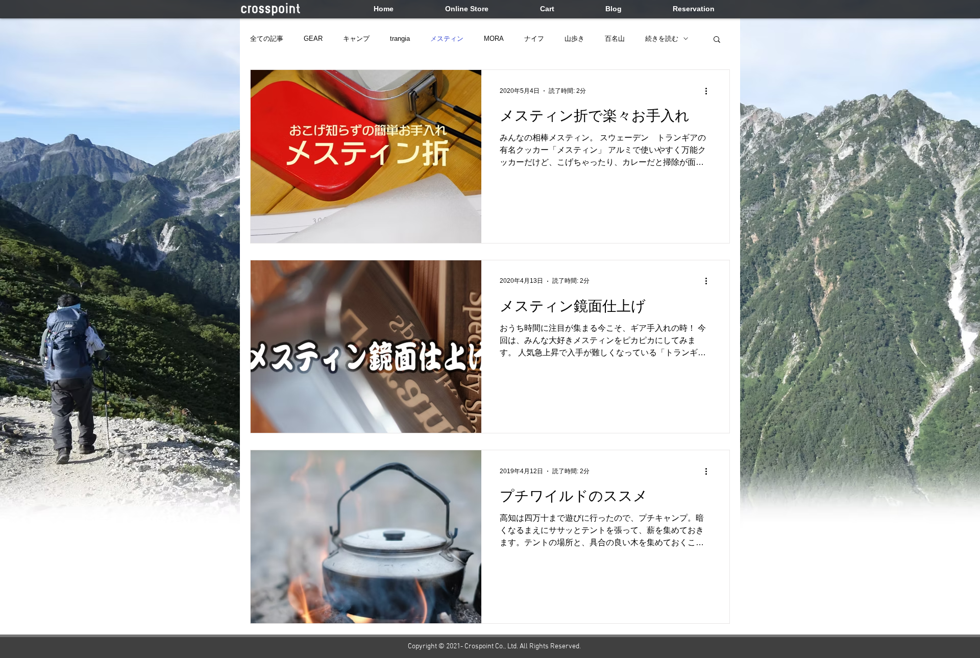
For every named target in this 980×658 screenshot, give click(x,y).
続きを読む (661, 38)
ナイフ (534, 38)
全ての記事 (266, 38)
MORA (494, 38)
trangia (400, 38)
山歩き (574, 38)
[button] (717, 40)
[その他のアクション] (709, 91)
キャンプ (356, 38)
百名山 (615, 38)
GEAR (313, 38)
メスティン (446, 38)
